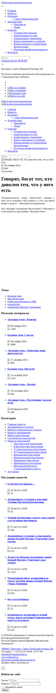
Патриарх (12, 16)
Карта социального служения (29, 41)
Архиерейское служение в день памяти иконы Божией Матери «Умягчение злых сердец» (30, 539)
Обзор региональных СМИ (21, 301)
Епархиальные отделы (25, 35)
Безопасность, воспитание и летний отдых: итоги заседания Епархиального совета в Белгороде (29, 617)
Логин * (5, 680)
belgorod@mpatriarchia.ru (14, 654)
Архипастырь (14, 21)
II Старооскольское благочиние (30, 452)
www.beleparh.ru (9, 657)
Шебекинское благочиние (27, 463)
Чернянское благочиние (26, 460)
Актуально (13, 471)
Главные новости (16, 424)
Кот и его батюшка (18, 599)
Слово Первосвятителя (26, 19)
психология (13, 304)
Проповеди (20, 24)
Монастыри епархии (18, 435)
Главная (11, 10)
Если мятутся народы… (21, 484)
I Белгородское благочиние (28, 443)
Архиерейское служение (20, 427)
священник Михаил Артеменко (24, 307)
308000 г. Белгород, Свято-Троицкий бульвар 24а (27, 648)
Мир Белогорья (15, 298)
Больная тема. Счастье (20, 335)
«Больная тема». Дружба (21, 384)
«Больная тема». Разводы (21, 319)
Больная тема (14, 296)
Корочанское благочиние (27, 455)
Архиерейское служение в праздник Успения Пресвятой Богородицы (27, 500)
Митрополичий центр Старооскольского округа (27, 467)
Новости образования (18, 432)
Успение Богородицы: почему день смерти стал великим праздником (31, 519)
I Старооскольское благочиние (30, 449)
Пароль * (6, 683)
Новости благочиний (18, 441)
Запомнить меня (13, 687)
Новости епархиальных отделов (24, 429)
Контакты (12, 52)
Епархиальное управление (28, 38)
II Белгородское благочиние (28, 446)
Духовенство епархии (25, 33)
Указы (17, 27)
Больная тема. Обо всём (21, 369)
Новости (12, 13)
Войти (5, 690)
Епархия (11, 30)
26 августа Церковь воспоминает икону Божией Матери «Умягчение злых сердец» (29, 560)
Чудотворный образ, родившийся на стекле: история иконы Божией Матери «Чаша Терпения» (29, 581)
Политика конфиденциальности (31, 49)
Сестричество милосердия (21, 438)
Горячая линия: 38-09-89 (14, 60)
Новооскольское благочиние (29, 457)
